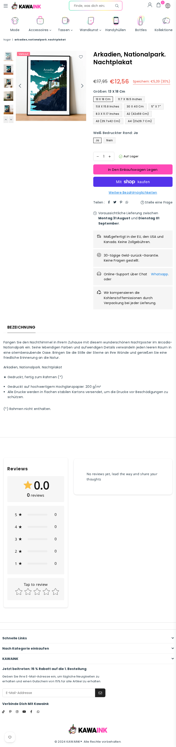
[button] (168, 5)
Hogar (7, 39)
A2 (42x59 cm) (138, 114)
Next (82, 86)
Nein (109, 140)
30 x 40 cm (135, 106)
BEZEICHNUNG (21, 327)
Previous (20, 86)
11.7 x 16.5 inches (130, 99)
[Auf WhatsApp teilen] (127, 202)
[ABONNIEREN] (100, 692)
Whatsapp (159, 274)
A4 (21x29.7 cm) (140, 121)
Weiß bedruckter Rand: (115, 133)
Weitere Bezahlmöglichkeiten (133, 192)
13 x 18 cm (103, 99)
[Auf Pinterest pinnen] (121, 202)
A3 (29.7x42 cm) (108, 121)
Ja (97, 140)
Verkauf (23, 54)
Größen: (109, 91)
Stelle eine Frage (158, 202)
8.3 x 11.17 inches (107, 114)
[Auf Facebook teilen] (109, 202)
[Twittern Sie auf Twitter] (115, 202)
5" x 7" (156, 106)
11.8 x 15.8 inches (107, 106)
